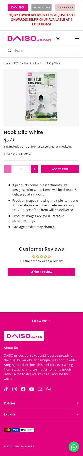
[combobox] (41, 50)
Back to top (40, 320)
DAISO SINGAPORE (23, 446)
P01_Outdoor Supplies (26, 63)
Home (7, 63)
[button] (58, 38)
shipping (34, 146)
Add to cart (60, 169)
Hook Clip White (52, 63)
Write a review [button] (41, 272)
